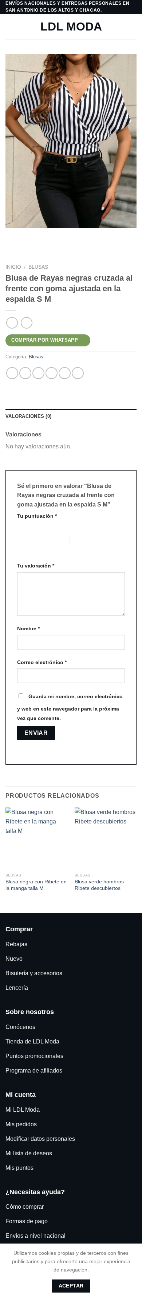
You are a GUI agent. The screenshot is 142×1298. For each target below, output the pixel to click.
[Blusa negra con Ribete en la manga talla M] (36, 838)
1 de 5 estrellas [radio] (30, 527)
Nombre (28, 628)
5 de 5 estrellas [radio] (36, 551)
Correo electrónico (42, 662)
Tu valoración (35, 566)
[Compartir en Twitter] (38, 373)
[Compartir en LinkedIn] (78, 373)
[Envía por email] (52, 373)
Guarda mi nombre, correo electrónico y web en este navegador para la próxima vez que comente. (70, 707)
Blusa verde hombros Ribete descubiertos (99, 885)
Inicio (13, 267)
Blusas (38, 267)
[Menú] (9, 27)
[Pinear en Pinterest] (65, 373)
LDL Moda (71, 26)
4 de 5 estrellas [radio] (87, 539)
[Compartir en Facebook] (25, 373)
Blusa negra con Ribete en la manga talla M (36, 885)
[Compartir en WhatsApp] (12, 373)
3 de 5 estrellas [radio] (36, 539)
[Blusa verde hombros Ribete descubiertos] (106, 838)
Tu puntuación (37, 516)
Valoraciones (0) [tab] (28, 416)
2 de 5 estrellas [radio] (72, 527)
